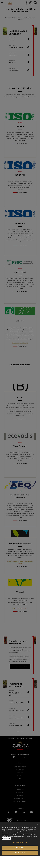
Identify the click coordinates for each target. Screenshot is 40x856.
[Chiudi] (38, 824)
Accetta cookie (20, 852)
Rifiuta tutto (20, 847)
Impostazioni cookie (20, 842)
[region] (20, 839)
